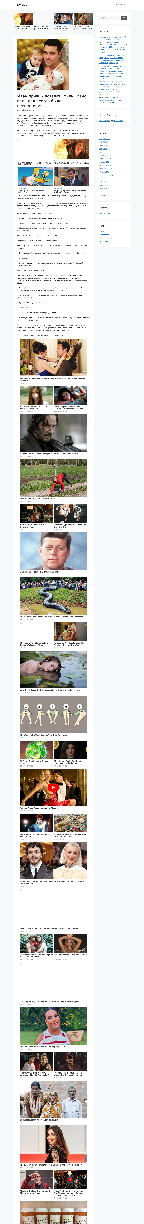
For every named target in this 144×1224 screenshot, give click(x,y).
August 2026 (104, 139)
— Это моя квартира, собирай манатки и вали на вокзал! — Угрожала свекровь (111, 100)
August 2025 (104, 179)
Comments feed (105, 238)
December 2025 (105, 165)
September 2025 (106, 175)
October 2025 (104, 172)
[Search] (124, 18)
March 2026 (104, 155)
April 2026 (103, 152)
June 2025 (103, 185)
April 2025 (103, 192)
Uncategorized (105, 213)
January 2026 (104, 162)
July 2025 (103, 182)
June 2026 (103, 145)
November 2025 (105, 169)
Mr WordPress (104, 121)
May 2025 (103, 189)
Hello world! (118, 121)
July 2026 (103, 142)
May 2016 (103, 195)
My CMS (22, 4)
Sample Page (120, 5)
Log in (101, 231)
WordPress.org (105, 241)
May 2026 (103, 149)
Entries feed (104, 235)
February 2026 (105, 159)
